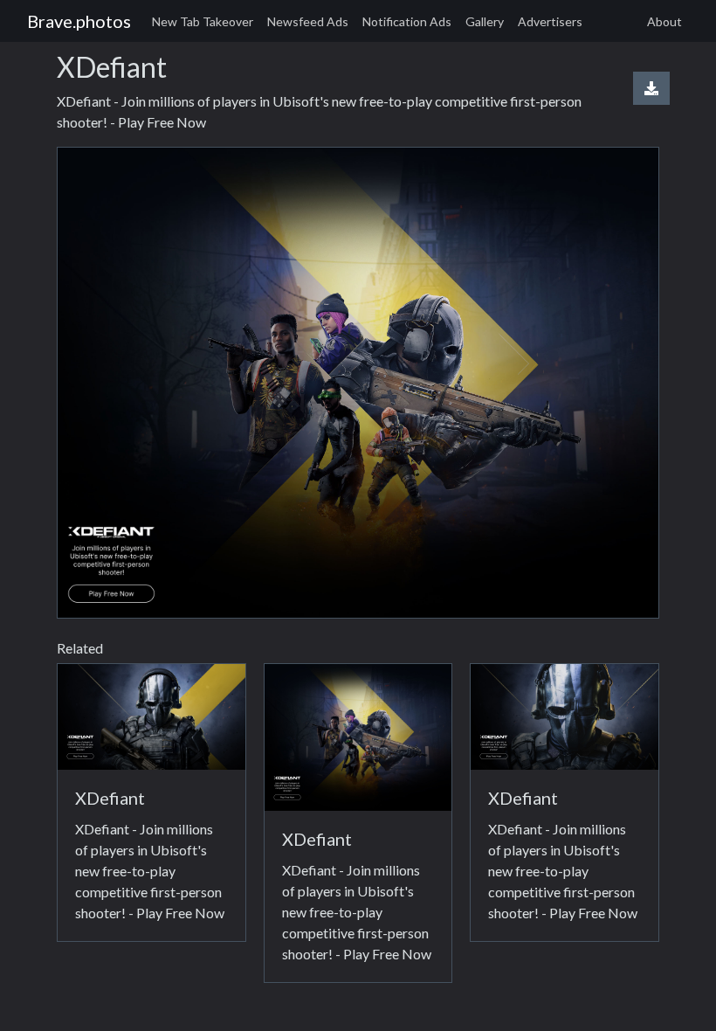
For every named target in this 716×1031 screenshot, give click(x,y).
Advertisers (550, 21)
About (664, 21)
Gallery (484, 21)
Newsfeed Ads (307, 21)
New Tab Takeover (202, 21)
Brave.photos (79, 20)
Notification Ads (406, 21)
